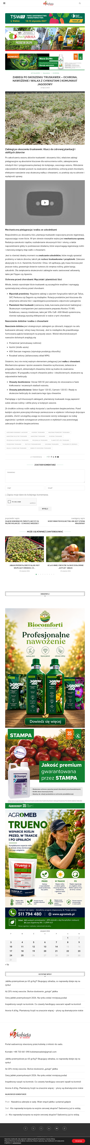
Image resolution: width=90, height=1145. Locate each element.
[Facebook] (26, 1128)
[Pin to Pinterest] (55, 457)
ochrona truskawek (55, 436)
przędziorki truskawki (14, 444)
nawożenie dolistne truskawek (17, 436)
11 (22, 946)
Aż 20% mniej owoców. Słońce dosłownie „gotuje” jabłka (31, 991)
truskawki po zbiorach (69, 444)
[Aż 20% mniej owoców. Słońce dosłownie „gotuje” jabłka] (65, 549)
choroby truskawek (38, 432)
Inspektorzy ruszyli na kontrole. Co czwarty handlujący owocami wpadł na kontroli (43, 1004)
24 (11, 955)
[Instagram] (41, 1128)
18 (22, 951)
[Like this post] (49, 457)
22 (68, 951)
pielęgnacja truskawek (40, 440)
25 (22, 955)
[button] (8, 555)
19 (33, 951)
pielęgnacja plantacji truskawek (18, 440)
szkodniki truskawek (52, 444)
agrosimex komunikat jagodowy (17, 432)
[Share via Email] (58, 457)
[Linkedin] (49, 1128)
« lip (7, 964)
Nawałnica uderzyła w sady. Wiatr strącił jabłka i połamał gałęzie (41, 1102)
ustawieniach (17, 1143)
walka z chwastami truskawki (16, 448)
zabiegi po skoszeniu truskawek (40, 448)
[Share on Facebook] (51, 457)
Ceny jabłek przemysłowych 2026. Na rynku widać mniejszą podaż (36, 998)
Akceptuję (78, 1141)
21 (56, 951)
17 (11, 951)
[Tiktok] (65, 1128)
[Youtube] (57, 1128)
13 (45, 946)
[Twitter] (33, 1128)
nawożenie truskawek (38, 436)
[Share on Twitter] (53, 457)
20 (45, 951)
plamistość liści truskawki (60, 440)
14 (56, 946)
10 (11, 946)
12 (33, 946)
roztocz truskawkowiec (33, 444)
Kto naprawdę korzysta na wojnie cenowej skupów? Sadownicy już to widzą (45, 1108)
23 (79, 951)
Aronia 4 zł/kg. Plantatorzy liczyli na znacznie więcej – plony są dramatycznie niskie (44, 1010)
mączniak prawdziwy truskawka (59, 432)
